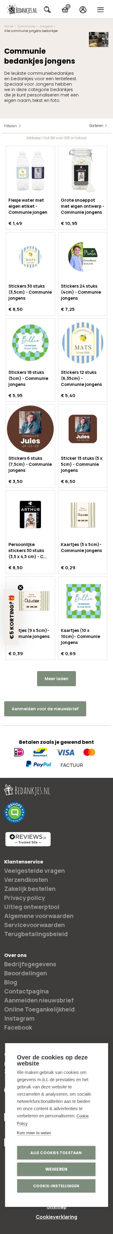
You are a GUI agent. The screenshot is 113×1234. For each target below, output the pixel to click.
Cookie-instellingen (56, 1185)
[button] (11, 617)
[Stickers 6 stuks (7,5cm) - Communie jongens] (30, 429)
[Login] (82, 9)
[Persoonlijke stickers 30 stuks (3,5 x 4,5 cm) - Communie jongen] (30, 515)
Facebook (18, 1027)
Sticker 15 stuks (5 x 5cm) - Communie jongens (81, 464)
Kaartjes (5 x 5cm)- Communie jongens (81, 547)
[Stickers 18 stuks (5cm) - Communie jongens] (30, 342)
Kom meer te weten (34, 1133)
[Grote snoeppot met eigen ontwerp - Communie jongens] (82, 170)
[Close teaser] (20, 588)
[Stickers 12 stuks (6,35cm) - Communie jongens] (82, 342)
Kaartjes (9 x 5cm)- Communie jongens (28, 633)
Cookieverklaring (56, 1216)
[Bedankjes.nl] (22, 9)
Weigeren (56, 1169)
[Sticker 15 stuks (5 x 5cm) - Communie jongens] (82, 429)
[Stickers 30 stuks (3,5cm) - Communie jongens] (30, 256)
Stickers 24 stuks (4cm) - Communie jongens (81, 292)
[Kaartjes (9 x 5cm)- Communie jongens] (30, 601)
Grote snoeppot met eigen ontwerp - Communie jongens (82, 206)
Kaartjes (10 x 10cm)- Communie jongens (80, 636)
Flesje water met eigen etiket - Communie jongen (27, 206)
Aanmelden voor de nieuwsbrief (45, 709)
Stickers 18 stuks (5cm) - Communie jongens (28, 378)
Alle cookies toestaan (56, 1152)
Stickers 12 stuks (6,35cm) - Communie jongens (81, 378)
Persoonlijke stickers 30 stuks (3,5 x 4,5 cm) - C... (27, 550)
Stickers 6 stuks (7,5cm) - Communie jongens (30, 464)
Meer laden (56, 678)
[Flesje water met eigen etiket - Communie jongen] (30, 170)
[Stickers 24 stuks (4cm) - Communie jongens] (82, 256)
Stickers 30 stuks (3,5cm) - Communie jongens (30, 292)
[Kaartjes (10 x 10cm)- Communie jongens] (82, 601)
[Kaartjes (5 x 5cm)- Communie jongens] (82, 515)
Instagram (19, 1018)
